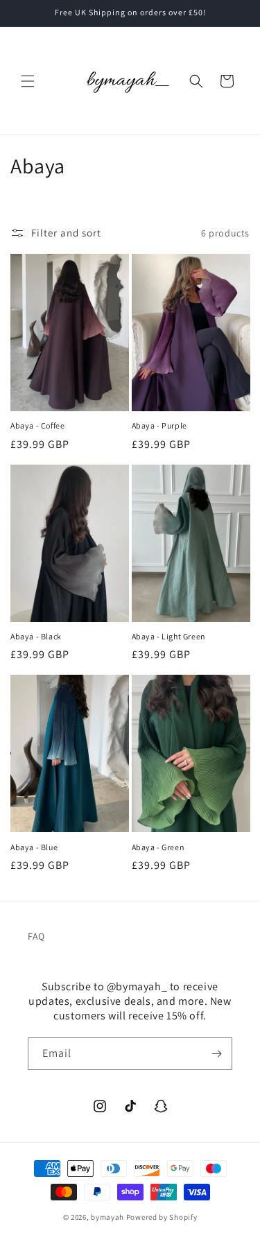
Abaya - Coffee (37, 425)
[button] (27, 81)
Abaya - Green (158, 847)
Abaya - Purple (159, 425)
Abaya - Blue (34, 847)
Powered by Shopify (162, 1217)
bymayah (107, 1217)
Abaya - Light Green (169, 636)
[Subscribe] (216, 1053)
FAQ (36, 936)
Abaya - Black (36, 636)
